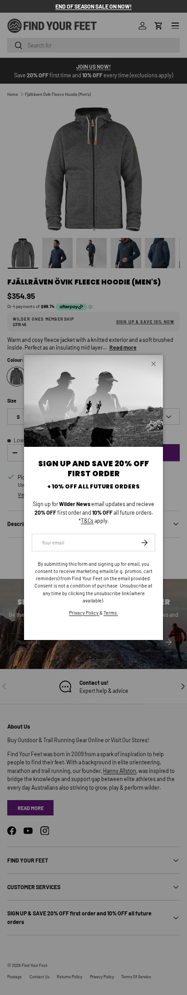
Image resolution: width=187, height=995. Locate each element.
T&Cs (87, 520)
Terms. (110, 613)
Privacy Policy (84, 613)
